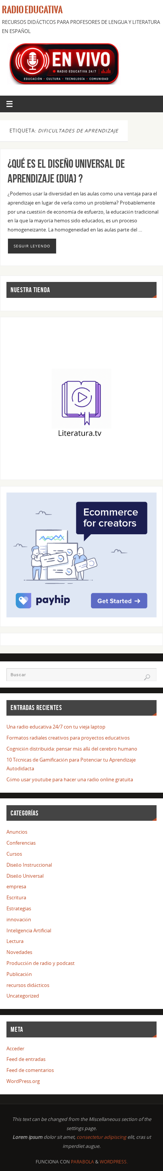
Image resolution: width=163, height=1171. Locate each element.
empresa (16, 886)
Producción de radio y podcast (40, 963)
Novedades (19, 952)
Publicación (19, 974)
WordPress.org (23, 1081)
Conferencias (21, 843)
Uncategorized (22, 996)
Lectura (15, 941)
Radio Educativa (32, 9)
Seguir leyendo (32, 246)
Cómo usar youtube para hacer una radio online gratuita (69, 779)
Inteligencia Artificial (28, 930)
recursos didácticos (27, 985)
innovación (18, 919)
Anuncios (16, 832)
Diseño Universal (25, 876)
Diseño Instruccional (29, 865)
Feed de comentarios (30, 1070)
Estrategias (18, 908)
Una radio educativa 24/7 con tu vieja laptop (55, 727)
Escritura (16, 897)
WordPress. (114, 1161)
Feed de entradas (25, 1059)
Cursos (14, 854)
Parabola (82, 1161)
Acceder (15, 1048)
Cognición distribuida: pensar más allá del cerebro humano (71, 749)
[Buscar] (147, 677)
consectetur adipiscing (101, 1137)
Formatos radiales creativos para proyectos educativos (68, 738)
